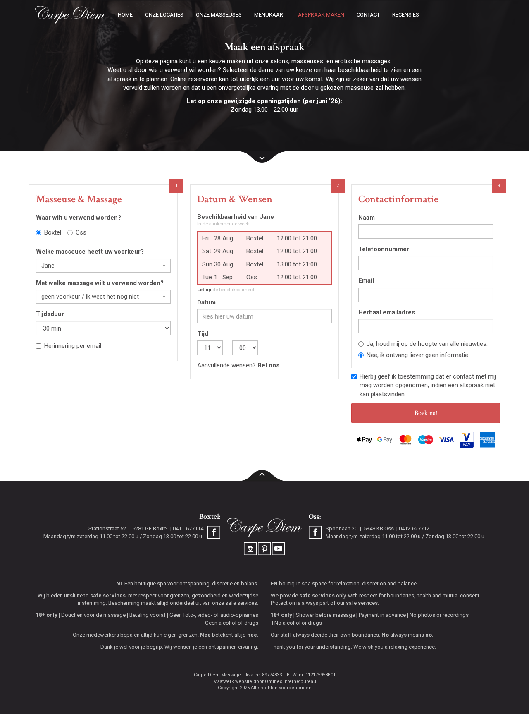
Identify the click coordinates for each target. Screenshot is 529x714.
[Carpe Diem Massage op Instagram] (251, 548)
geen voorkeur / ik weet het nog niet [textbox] (90, 296)
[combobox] (103, 266)
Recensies (405, 15)
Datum (206, 302)
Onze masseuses (219, 15)
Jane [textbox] (48, 265)
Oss (81, 232)
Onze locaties (164, 15)
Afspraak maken (321, 15)
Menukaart (270, 15)
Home (125, 15)
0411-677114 (188, 528)
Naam (366, 217)
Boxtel (52, 232)
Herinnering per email (72, 346)
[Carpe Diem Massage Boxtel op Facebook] (213, 533)
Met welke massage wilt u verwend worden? (100, 283)
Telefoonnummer (383, 249)
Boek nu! (426, 413)
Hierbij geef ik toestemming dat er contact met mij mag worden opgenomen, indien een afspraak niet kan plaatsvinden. (428, 385)
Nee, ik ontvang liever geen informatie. (418, 355)
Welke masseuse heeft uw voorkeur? (90, 251)
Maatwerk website (232, 681)
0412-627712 (414, 528)
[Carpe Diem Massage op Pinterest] (265, 548)
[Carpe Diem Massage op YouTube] (278, 548)
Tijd (202, 334)
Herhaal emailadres (386, 312)
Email (366, 280)
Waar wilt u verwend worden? (78, 217)
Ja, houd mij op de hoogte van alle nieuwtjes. (427, 343)
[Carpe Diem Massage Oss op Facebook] (315, 533)
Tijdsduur (50, 314)
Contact (368, 15)
